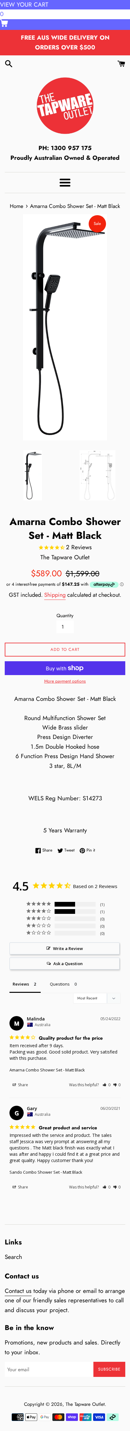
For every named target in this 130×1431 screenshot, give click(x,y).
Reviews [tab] (21, 984)
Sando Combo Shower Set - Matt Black (45, 1172)
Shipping (55, 595)
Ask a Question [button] (68, 963)
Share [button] (22, 1084)
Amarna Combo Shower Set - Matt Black (47, 1070)
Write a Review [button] (68, 948)
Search (13, 1257)
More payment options (65, 681)
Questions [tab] (60, 984)
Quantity (65, 615)
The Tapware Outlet (85, 1404)
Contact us (18, 1291)
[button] (106, 1084)
